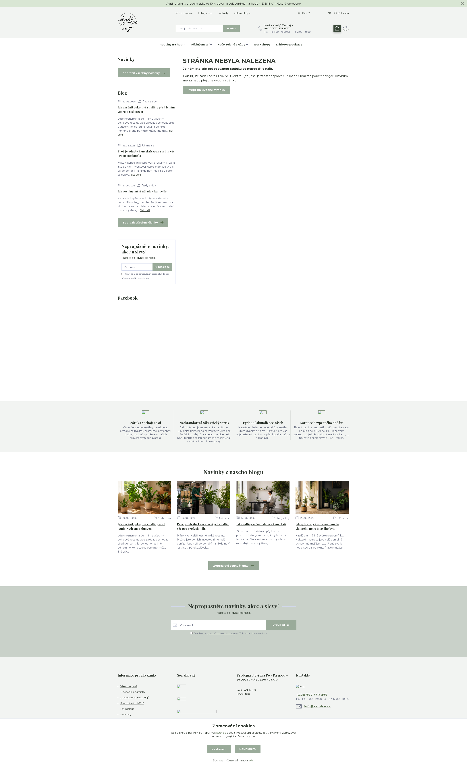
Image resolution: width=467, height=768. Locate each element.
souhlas (221, 732)
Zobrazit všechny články (140, 222)
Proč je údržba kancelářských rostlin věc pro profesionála (146, 153)
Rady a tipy (149, 101)
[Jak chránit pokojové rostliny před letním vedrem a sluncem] (144, 497)
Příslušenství (200, 44)
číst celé (136, 174)
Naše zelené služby (231, 44)
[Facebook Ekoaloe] (181, 688)
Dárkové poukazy (289, 44)
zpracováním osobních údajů (153, 274)
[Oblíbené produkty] (330, 13)
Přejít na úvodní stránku (206, 90)
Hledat (231, 28)
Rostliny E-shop (171, 44)
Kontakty (223, 13)
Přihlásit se (162, 267)
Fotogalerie (205, 13)
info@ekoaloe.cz (317, 706)
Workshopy (262, 44)
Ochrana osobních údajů (134, 697)
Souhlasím (247, 749)
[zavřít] (462, 4)
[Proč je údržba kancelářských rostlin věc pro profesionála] (203, 497)
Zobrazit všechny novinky (141, 73)
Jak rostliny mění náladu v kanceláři (142, 191)
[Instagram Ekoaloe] (181, 701)
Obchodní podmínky (132, 691)
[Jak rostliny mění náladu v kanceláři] (263, 497)
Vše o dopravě (184, 13)
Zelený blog (241, 13)
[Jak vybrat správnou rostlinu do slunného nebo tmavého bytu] (322, 497)
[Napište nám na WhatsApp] (197, 713)
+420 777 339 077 (277, 28)
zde (251, 760)
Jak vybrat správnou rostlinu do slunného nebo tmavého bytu (317, 526)
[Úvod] (143, 23)
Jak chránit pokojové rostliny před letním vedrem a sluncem (146, 109)
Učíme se (147, 145)
